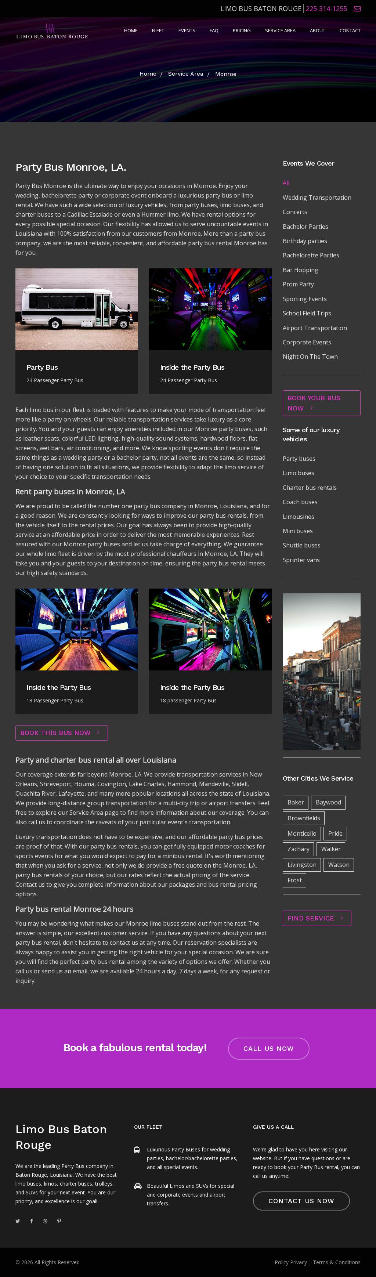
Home (131, 30)
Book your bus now (314, 403)
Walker (331, 849)
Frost (295, 880)
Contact (350, 30)
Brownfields (304, 818)
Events (186, 30)
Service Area (280, 30)
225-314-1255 (326, 8)
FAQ (214, 30)
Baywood (328, 802)
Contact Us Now (301, 1201)
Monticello (302, 833)
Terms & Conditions (337, 1262)
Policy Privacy (291, 1262)
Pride (335, 833)
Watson (339, 865)
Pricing (242, 30)
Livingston (302, 865)
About (317, 30)
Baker (296, 802)
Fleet (158, 30)
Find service (312, 918)
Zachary (299, 849)
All (286, 183)
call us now (268, 1048)
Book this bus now (56, 733)
